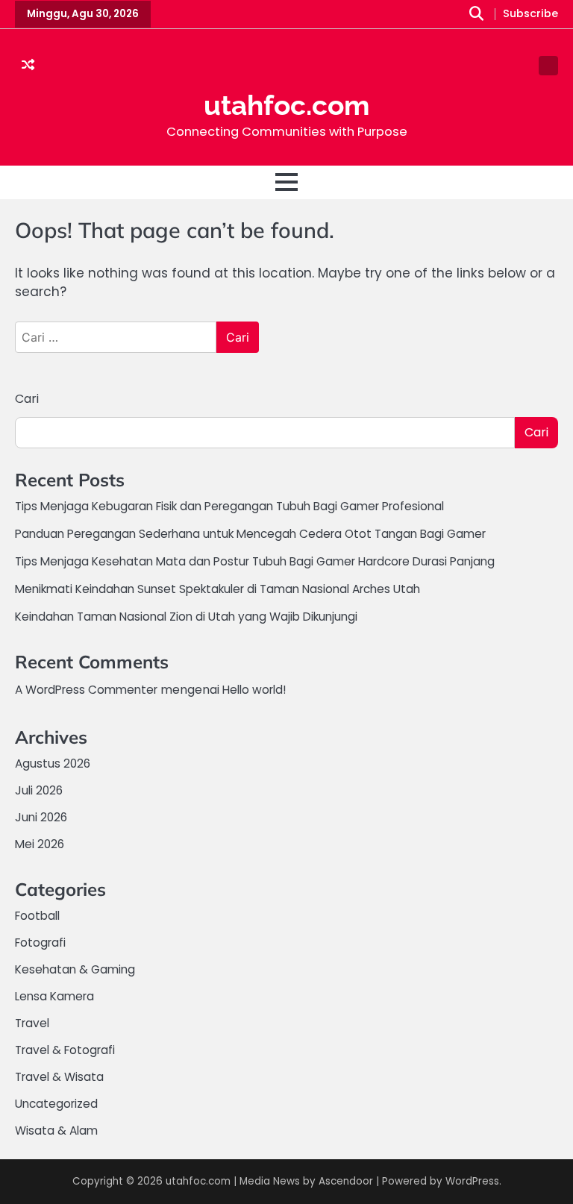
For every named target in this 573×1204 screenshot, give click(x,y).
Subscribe (530, 14)
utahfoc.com (286, 105)
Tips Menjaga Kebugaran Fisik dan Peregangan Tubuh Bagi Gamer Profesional (229, 506)
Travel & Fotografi (65, 1050)
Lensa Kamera (54, 996)
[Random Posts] (28, 65)
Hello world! (254, 689)
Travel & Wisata (59, 1077)
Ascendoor (346, 1181)
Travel (32, 1023)
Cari (27, 398)
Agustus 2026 (52, 763)
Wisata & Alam (56, 1130)
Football (37, 916)
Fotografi (40, 942)
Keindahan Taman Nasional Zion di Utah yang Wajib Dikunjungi (186, 616)
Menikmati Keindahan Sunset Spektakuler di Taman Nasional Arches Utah (217, 589)
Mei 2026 (39, 844)
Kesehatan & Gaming (75, 969)
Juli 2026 (39, 790)
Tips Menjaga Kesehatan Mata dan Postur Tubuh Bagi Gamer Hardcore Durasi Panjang (255, 561)
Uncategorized (56, 1103)
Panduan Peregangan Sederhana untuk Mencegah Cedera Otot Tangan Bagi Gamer (250, 534)
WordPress (472, 1181)
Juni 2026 (41, 817)
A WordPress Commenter (86, 689)
